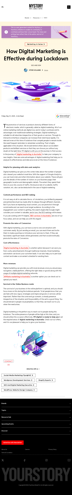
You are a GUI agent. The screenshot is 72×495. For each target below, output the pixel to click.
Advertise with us (32, 369)
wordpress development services (17, 380)
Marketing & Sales (35, 44)
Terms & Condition (7, 452)
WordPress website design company (18, 390)
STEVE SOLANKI (35, 70)
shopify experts (45, 380)
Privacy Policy (52, 449)
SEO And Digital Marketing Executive (18, 385)
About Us (4, 449)
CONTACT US (8, 361)
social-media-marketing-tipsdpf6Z (17, 375)
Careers (27, 449)
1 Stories (46, 70)
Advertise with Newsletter (12, 443)
